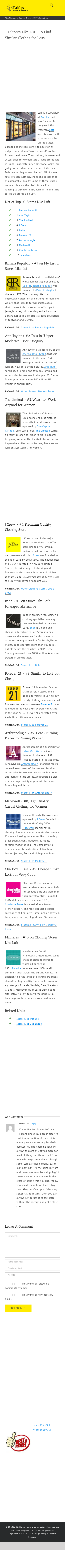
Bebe (22, 230)
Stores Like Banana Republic (37, 327)
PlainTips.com (10, 18)
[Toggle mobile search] (51, 5)
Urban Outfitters (32, 751)
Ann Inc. (45, 117)
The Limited (26, 220)
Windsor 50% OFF (42, 1429)
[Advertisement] (32, 76)
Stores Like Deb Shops (29, 1023)
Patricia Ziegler (45, 290)
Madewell (24, 245)
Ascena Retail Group (34, 353)
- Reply (33, 1123)
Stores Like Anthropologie (36, 792)
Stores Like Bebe (31, 665)
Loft (51, 129)
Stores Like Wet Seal (28, 1018)
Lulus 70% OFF (41, 1425)
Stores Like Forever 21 (34, 724)
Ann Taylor (25, 215)
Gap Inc (26, 285)
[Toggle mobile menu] (58, 5)
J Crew (22, 225)
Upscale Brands (25, 18)
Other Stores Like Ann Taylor (38, 391)
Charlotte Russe (28, 250)
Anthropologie (27, 240)
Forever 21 (25, 235)
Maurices (26, 255)
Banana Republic (28, 210)
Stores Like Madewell (33, 861)
